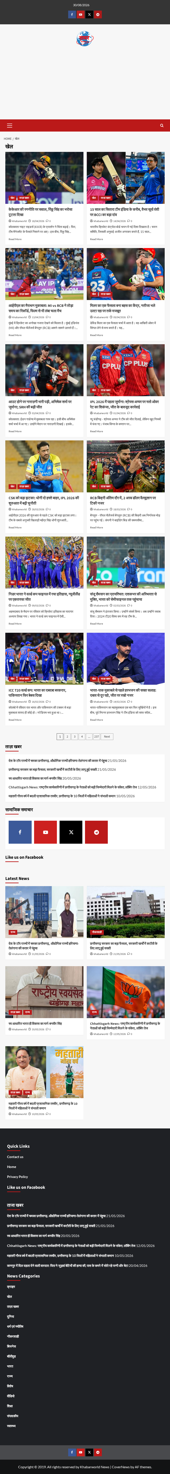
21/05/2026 (38, 954)
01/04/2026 (119, 413)
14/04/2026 (119, 221)
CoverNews (121, 1467)
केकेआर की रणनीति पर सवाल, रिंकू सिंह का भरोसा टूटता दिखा (40, 212)
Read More (15, 239)
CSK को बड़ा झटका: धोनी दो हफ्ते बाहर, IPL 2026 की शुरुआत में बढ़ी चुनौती (44, 500)
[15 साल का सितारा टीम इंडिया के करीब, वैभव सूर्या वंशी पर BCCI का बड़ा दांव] (126, 178)
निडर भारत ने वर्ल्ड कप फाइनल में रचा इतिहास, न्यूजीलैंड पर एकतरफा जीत (44, 597)
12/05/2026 (119, 1034)
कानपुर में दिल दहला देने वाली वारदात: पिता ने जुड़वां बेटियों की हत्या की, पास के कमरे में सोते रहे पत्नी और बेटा (67, 1266)
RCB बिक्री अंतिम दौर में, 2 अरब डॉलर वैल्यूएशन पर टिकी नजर (123, 500)
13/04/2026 (38, 317)
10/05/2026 (38, 1114)
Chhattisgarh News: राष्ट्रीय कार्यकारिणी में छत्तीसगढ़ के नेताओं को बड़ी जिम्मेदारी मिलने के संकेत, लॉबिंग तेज (73, 787)
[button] (9, 124)
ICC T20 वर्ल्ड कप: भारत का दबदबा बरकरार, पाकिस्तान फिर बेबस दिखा (37, 693)
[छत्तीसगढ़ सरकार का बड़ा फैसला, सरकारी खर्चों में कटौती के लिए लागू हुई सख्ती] (126, 912)
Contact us (15, 1157)
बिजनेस (11, 1346)
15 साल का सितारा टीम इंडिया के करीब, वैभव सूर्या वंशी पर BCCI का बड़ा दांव (124, 212)
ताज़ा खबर (24, 198)
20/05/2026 (38, 1029)
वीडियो (10, 1396)
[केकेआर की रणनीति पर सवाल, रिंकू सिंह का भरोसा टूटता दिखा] (44, 178)
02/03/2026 (119, 606)
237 (96, 736)
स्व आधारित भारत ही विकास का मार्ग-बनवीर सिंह (35, 778)
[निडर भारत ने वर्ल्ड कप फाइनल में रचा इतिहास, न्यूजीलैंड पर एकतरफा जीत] (44, 563)
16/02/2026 (38, 702)
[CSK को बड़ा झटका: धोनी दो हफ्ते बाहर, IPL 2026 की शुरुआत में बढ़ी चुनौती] (44, 466)
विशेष (10, 1386)
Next (107, 736)
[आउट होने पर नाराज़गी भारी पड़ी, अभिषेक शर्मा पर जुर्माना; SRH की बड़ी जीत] (44, 370)
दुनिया (10, 1316)
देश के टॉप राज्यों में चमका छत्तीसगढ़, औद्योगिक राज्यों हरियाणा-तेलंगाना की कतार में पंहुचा (58, 761)
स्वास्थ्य (11, 1426)
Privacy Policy (17, 1177)
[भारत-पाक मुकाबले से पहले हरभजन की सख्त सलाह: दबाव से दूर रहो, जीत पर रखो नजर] (126, 659)
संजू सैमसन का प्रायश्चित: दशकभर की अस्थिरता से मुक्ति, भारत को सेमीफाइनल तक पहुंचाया (123, 597)
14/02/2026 (119, 702)
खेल (12, 198)
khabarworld (19, 221)
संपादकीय (12, 1416)
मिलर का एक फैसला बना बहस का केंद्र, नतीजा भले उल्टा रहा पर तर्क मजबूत (122, 308)
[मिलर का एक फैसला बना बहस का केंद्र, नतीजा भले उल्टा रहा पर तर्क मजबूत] (126, 274)
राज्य (13, 932)
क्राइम (11, 1287)
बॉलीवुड (11, 1356)
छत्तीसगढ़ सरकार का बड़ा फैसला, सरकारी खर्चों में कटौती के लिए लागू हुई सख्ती (53, 769)
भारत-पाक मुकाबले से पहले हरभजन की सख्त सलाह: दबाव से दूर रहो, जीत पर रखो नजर (123, 693)
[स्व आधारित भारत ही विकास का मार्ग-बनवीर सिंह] (44, 992)
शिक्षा (10, 1406)
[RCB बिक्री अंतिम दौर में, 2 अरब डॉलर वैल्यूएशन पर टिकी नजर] (126, 466)
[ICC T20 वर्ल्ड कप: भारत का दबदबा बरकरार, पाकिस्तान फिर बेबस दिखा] (44, 659)
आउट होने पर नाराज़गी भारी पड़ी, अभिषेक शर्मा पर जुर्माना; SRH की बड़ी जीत (40, 404)
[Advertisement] (85, 86)
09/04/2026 (119, 317)
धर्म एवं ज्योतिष (15, 1326)
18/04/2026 (38, 221)
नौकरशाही (97, 932)
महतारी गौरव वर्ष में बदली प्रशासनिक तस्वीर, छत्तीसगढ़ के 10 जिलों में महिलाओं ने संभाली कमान (62, 796)
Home (11, 1167)
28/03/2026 (38, 509)
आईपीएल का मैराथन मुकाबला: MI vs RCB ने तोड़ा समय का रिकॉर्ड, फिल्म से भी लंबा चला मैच (41, 308)
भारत (10, 1366)
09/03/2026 (38, 606)
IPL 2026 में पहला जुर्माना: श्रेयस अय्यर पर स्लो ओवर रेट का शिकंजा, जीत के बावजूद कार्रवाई (124, 404)
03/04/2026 (38, 413)
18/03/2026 (119, 509)
